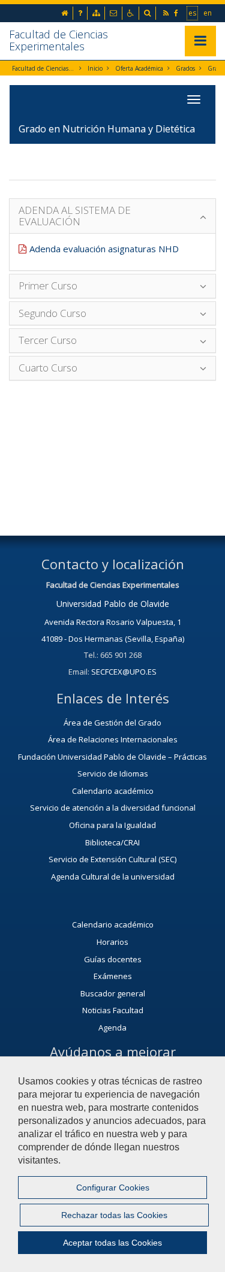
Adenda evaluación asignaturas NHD (104, 249)
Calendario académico (113, 790)
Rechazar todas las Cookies (114, 1215)
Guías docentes (113, 959)
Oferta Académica (139, 68)
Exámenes (113, 976)
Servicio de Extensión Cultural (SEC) (112, 859)
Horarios (112, 941)
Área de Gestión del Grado (112, 722)
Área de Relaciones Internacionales (113, 739)
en (208, 12)
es (192, 12)
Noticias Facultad (112, 1010)
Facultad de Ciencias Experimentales (58, 40)
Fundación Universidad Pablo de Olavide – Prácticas (112, 756)
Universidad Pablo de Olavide (112, 603)
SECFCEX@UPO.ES (124, 671)
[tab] (112, 216)
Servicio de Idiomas (112, 773)
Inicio (95, 68)
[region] (112, 1164)
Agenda (112, 1027)
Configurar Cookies (112, 1187)
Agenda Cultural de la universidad (113, 876)
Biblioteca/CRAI (112, 842)
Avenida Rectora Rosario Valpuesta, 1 (112, 622)
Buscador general (112, 993)
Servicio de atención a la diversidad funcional (113, 807)
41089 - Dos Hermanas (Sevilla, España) (112, 638)
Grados (185, 68)
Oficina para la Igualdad (112, 825)
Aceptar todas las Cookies (112, 1242)
